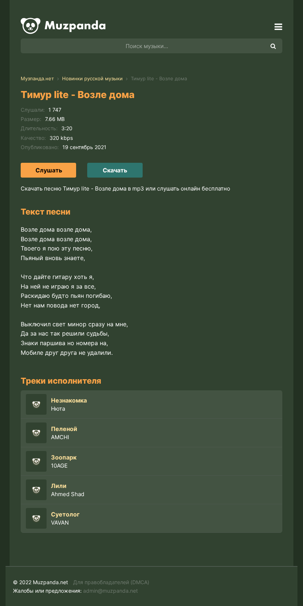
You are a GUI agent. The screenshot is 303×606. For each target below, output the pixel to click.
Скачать (115, 170)
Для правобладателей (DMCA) (111, 582)
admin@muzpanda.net (110, 591)
